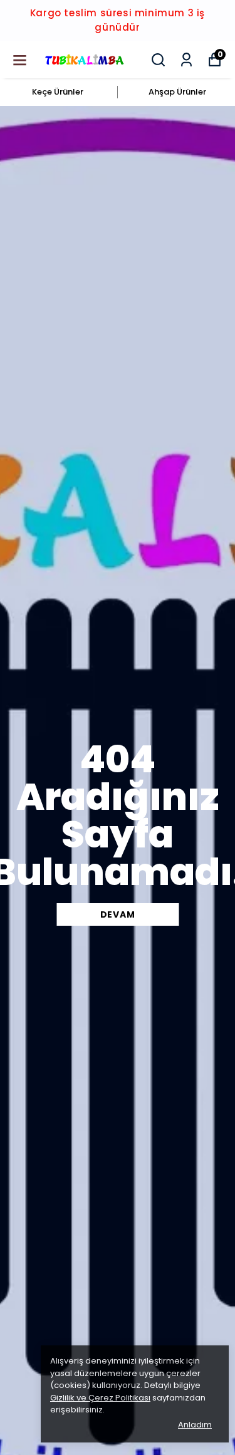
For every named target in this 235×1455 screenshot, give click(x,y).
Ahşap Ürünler (177, 92)
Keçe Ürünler (57, 92)
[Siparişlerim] (186, 60)
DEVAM (117, 914)
